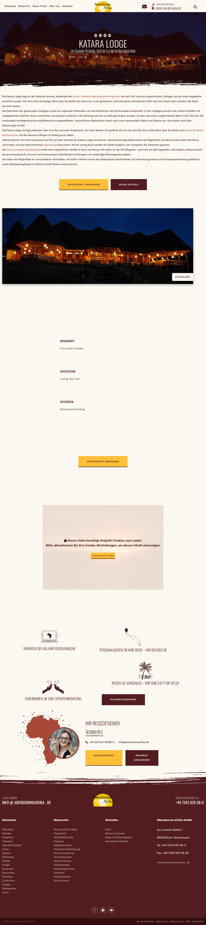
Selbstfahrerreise (63, 837)
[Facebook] (103, 910)
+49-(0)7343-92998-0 (101, 742)
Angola (6, 884)
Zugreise (59, 841)
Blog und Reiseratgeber (118, 837)
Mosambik (8, 868)
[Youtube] (111, 910)
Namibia (6, 833)
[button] (103, 246)
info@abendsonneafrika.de (134, 742)
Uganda (115, 96)
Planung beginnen (123, 699)
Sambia (6, 853)
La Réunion (8, 880)
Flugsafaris (60, 833)
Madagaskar (9, 888)
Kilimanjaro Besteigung (67, 849)
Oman (5, 892)
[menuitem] (10, 6)
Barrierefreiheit (145, 921)
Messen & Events (115, 833)
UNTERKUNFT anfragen (84, 184)
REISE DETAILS (128, 184)
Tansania (7, 841)
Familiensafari (62, 864)
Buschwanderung (64, 853)
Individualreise (62, 876)
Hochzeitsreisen (63, 857)
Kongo (6, 864)
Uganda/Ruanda (11, 845)
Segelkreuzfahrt (63, 845)
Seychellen (8, 872)
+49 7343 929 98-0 (190, 802)
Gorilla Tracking (62, 861)
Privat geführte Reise (66, 829)
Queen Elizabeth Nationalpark (89, 96)
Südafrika (7, 837)
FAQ (187, 921)
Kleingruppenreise (64, 868)
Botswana (8, 829)
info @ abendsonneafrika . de (26, 802)
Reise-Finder (40, 6)
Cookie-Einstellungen (103, 556)
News (108, 829)
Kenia (5, 849)
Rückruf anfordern (142, 757)
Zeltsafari (59, 872)
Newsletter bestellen (116, 841)
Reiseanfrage (104, 755)
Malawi (6, 861)
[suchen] (195, 7)
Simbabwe (8, 857)
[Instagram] (95, 910)
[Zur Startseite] (103, 6)
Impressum (161, 921)
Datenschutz (177, 921)
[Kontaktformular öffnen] (144, 6)
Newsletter (198, 921)
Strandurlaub (61, 880)
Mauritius (7, 876)
